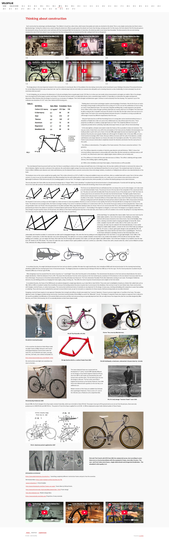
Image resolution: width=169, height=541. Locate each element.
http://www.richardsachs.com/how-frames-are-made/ (40, 486)
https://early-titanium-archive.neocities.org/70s (49, 479)
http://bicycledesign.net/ (33, 493)
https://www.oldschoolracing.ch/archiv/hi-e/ (38, 476)
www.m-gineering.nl (31, 483)
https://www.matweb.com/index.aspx (36, 496)
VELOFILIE (7, 3)
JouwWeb (141, 535)
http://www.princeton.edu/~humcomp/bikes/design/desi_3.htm (43, 489)
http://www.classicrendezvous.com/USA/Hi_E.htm (39, 358)
